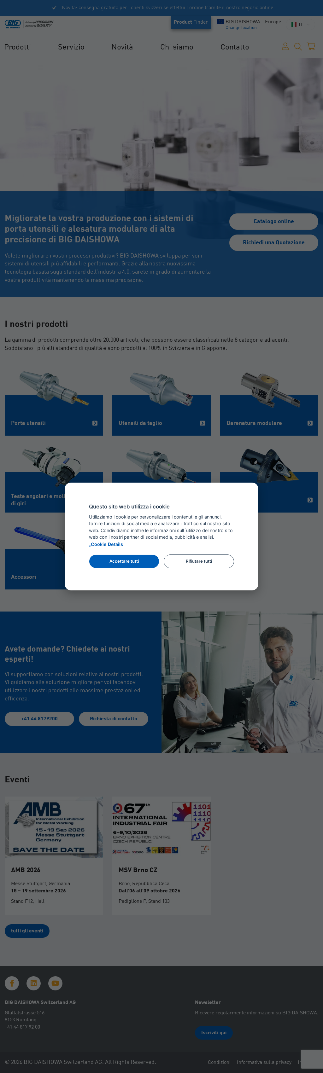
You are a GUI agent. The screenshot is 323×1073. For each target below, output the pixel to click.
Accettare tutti (124, 561)
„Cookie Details (106, 544)
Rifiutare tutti (199, 561)
